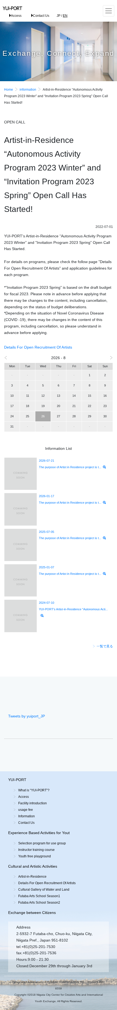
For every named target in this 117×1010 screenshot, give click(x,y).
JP (58, 16)
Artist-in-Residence (32, 876)
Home (8, 89)
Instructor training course (36, 850)
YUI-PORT (17, 780)
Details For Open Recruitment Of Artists (38, 347)
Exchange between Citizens (32, 912)
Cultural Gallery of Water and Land (43, 889)
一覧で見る (105, 646)
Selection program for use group (42, 843)
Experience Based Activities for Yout (39, 833)
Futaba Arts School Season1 (39, 896)
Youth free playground (34, 856)
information (28, 89)
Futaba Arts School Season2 (39, 902)
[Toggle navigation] (108, 11)
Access (16, 16)
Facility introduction (32, 803)
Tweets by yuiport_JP (26, 716)
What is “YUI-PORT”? (34, 790)
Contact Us (41, 16)
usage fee (25, 810)
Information (26, 816)
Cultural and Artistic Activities (32, 866)
